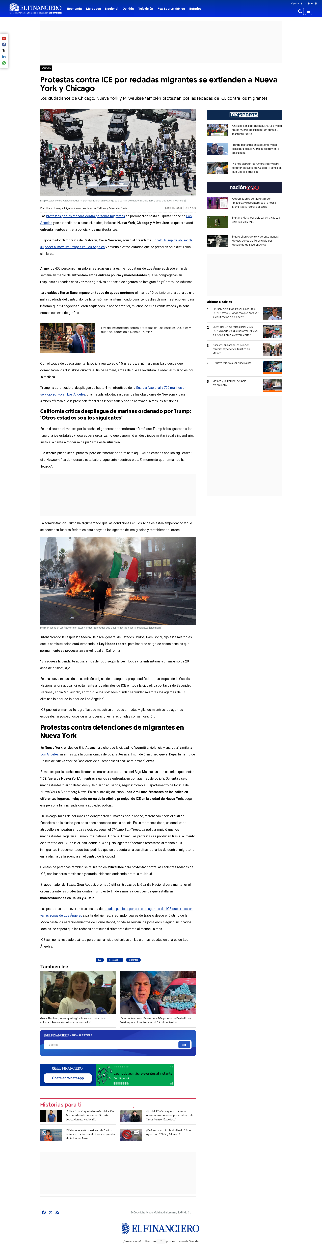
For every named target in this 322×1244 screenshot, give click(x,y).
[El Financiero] (35, 8)
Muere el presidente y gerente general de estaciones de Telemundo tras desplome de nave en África (255, 241)
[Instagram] (309, 3)
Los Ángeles (49, 754)
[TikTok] (316, 3)
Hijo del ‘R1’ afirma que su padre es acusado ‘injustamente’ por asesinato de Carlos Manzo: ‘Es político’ (169, 1115)
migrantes (133, 960)
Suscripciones (167, 1241)
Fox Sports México (171, 9)
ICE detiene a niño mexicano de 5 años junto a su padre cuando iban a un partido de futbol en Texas (90, 1134)
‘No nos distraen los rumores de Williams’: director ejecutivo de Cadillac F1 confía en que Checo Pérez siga (257, 168)
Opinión (128, 9)
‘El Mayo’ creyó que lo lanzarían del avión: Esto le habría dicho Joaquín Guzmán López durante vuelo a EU (90, 1115)
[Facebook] (302, 3)
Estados (195, 9)
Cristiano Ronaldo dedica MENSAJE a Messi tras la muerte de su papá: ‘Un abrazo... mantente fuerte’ (257, 130)
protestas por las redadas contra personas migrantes (85, 216)
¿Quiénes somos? (132, 1241)
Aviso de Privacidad (189, 1241)
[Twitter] (306, 3)
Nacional (111, 9)
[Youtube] (313, 3)
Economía (74, 9)
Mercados (93, 9)
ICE (99, 960)
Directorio (150, 1241)
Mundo (46, 68)
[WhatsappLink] (107, 1074)
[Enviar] (184, 1044)
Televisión (145, 9)
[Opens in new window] (217, 130)
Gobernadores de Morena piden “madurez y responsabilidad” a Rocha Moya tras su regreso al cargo (254, 203)
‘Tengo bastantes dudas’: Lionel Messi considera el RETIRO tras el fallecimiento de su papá (255, 149)
